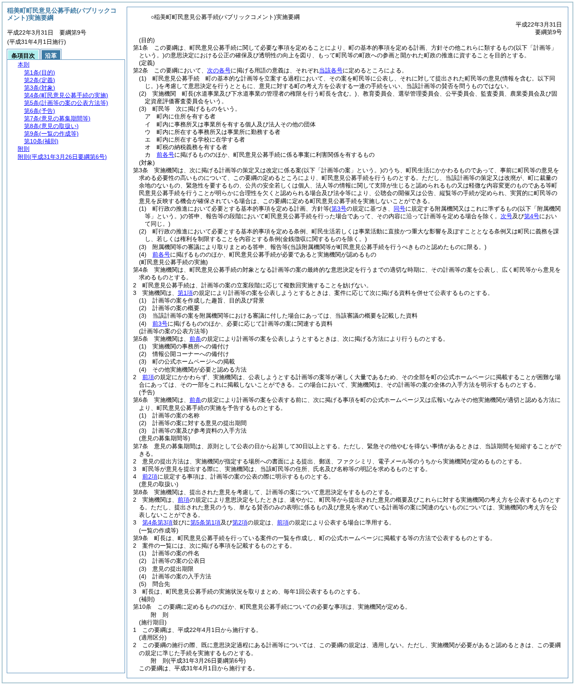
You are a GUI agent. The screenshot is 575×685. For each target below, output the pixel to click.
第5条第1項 (205, 522)
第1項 (185, 292)
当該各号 (331, 70)
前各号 (165, 154)
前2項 (149, 476)
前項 (148, 377)
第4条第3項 (157, 522)
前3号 (160, 323)
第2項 (240, 522)
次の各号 (219, 70)
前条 (195, 338)
